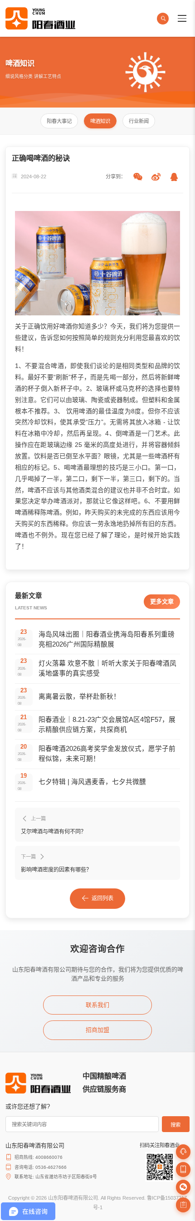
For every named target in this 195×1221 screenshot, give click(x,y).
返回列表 (102, 898)
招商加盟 (97, 1029)
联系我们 (97, 1004)
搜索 (175, 1125)
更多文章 (162, 601)
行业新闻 (139, 121)
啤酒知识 (100, 121)
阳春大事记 (59, 121)
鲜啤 (173, 377)
